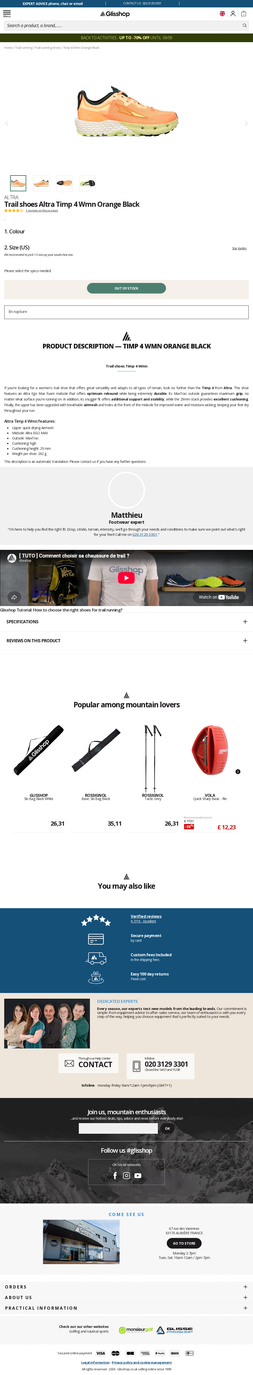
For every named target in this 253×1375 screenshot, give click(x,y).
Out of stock (126, 288)
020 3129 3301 (144, 534)
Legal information (95, 1362)
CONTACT (95, 1064)
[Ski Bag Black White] (38, 759)
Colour (14, 231)
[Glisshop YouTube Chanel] (137, 1176)
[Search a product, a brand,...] (244, 25)
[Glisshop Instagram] (126, 1176)
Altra (11, 197)
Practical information (41, 1308)
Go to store (184, 1243)
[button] (126, 622)
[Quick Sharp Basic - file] (210, 759)
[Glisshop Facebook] (115, 1176)
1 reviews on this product (42, 210)
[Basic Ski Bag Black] (96, 759)
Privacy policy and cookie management (142, 1362)
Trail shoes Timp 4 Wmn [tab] (126, 366)
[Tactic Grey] (153, 759)
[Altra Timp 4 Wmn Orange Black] (126, 111)
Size (16, 247)
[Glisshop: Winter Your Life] (115, 14)
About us (18, 1297)
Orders (16, 1287)
